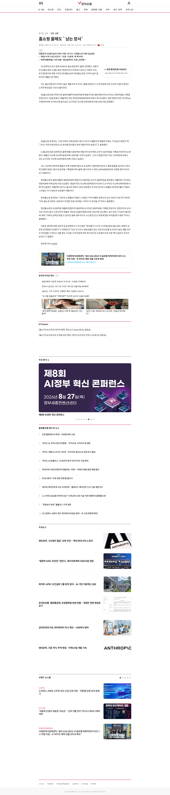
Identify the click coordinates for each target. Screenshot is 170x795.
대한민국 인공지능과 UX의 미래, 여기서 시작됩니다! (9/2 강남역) (66, 54)
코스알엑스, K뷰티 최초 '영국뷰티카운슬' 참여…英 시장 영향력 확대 (70, 513)
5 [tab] (86, 419)
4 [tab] (83, 419)
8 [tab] (93, 419)
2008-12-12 (95, 45)
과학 (107, 9)
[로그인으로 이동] (129, 3)
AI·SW (41, 9)
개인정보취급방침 (62, 784)
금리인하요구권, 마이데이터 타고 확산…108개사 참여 (64, 627)
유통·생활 (54, 33)
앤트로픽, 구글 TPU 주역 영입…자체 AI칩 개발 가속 (63, 648)
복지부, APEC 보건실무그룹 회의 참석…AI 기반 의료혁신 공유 (67, 584)
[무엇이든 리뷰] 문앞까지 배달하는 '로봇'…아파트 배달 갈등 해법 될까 (70, 469)
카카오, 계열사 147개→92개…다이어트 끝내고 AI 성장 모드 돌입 (69, 452)
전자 (59, 9)
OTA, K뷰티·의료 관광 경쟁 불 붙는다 (57, 478)
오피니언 (129, 9)
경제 (86, 9)
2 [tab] (79, 419)
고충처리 (75, 784)
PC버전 (93, 784)
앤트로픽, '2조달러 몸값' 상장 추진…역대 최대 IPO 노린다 (66, 540)
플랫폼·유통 (96, 9)
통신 (78, 9)
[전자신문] (85, 3)
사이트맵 (84, 784)
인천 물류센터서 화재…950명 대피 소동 (58, 434)
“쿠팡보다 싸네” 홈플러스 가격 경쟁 (56, 504)
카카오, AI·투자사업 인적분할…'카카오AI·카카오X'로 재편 (66, 443)
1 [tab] (76, 419)
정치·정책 (117, 9)
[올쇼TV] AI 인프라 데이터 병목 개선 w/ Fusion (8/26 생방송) (65, 330)
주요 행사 (44, 360)
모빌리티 (69, 9)
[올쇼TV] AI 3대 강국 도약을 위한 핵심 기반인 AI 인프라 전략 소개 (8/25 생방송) (72, 335)
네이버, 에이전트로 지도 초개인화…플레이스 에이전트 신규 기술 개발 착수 (72, 487)
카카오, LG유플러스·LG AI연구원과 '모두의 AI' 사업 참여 (65, 461)
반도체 (51, 9)
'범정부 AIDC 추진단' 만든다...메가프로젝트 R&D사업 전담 (66, 561)
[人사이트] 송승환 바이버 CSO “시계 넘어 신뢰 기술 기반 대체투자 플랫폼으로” (74, 496)
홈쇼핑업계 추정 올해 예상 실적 (116, 73)
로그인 (41, 784)
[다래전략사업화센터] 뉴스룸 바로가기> (81, 262)
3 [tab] (81, 419)
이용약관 (50, 784)
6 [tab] (88, 419)
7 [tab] (91, 419)
